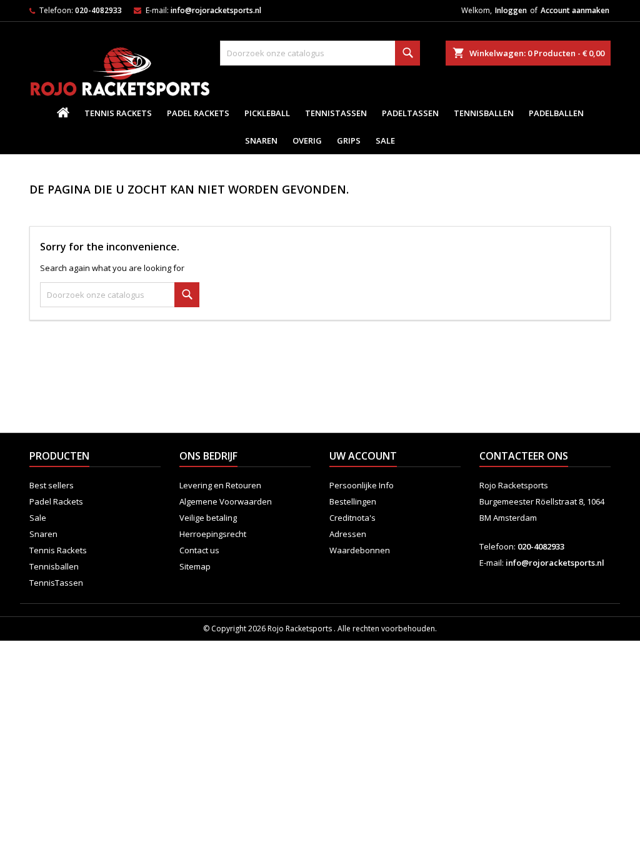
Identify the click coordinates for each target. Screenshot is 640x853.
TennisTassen (336, 113)
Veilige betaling (208, 517)
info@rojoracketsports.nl (216, 10)
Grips (349, 140)
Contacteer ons (523, 456)
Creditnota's (352, 517)
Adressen (347, 534)
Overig (307, 140)
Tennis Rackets (118, 113)
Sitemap (195, 566)
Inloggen (511, 10)
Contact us (199, 550)
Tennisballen (484, 113)
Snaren (261, 140)
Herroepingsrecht (212, 534)
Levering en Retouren (220, 485)
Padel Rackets (198, 113)
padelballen (556, 113)
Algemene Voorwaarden (225, 501)
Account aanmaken (575, 10)
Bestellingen (352, 501)
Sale (385, 140)
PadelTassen (410, 113)
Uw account (363, 456)
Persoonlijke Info (361, 485)
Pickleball (267, 113)
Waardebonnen (359, 550)
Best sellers (51, 485)
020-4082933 (98, 10)
